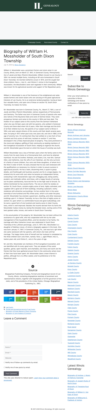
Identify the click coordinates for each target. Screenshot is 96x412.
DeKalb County (73, 241)
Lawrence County (74, 276)
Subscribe (84, 113)
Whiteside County (74, 349)
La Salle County (73, 273)
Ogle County (72, 308)
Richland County (74, 324)
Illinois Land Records (75, 187)
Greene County (73, 253)
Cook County (72, 234)
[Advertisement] (48, 25)
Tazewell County (74, 343)
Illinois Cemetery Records (77, 139)
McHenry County (74, 298)
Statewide (71, 337)
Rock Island (72, 327)
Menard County (73, 301)
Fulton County (73, 247)
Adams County (73, 215)
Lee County (9, 307)
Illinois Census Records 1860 (78, 151)
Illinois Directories (74, 178)
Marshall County (74, 292)
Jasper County (73, 260)
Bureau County (73, 218)
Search (70, 75)
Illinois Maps (72, 190)
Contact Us (64, 42)
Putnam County (73, 317)
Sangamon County (74, 330)
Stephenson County (75, 340)
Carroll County (73, 221)
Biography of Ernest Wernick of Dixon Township (21, 311)
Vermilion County (74, 346)
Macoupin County (74, 285)
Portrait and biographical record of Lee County (20, 309)
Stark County (72, 333)
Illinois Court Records (76, 175)
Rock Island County (50, 42)
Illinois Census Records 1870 (78, 154)
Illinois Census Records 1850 (78, 147)
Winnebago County (75, 356)
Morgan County (73, 305)
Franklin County (73, 244)
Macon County (73, 282)
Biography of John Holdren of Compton (18, 313)
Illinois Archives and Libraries (79, 135)
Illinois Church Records (76, 168)
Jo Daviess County (75, 263)
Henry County (73, 257)
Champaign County (34, 42)
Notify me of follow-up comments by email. (21, 362)
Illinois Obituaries (74, 193)
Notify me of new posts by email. (17, 367)
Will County (72, 353)
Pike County (72, 314)
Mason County (73, 295)
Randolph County (74, 321)
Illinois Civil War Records (77, 171)
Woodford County (74, 359)
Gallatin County (73, 250)
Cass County (72, 225)
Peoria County (73, 311)
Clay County (72, 231)
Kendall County (73, 266)
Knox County (72, 269)
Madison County (74, 289)
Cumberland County (75, 237)
